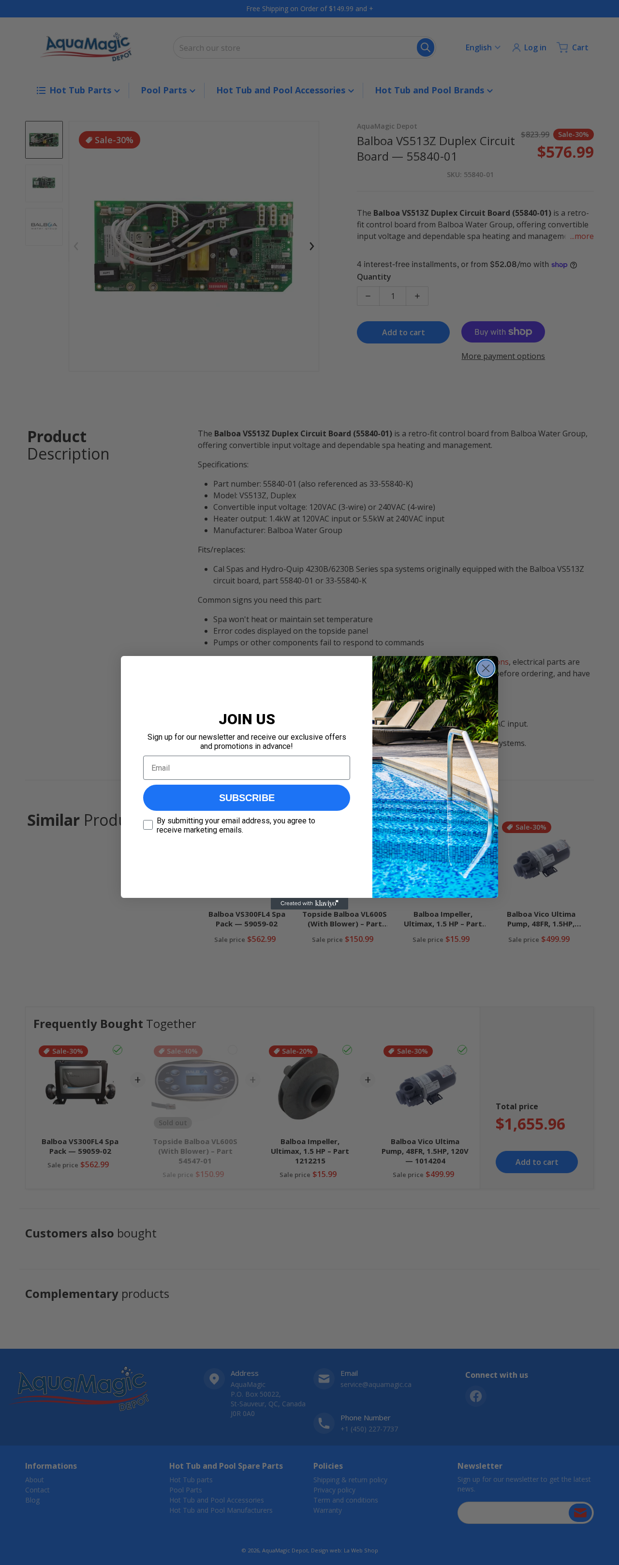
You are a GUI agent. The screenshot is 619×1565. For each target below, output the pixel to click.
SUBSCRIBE (247, 797)
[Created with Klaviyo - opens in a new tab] (309, 903)
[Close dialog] (485, 668)
